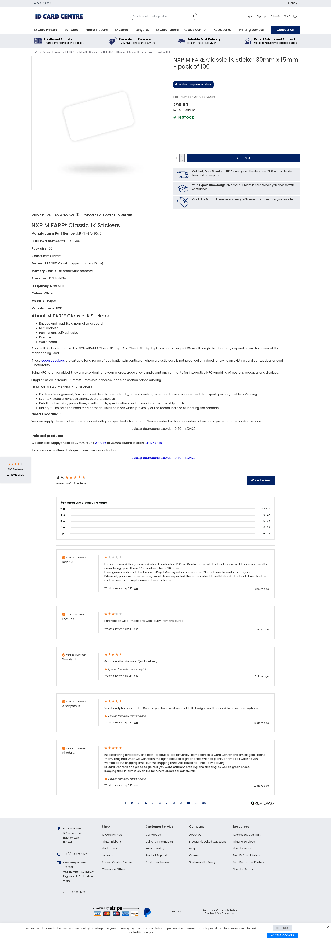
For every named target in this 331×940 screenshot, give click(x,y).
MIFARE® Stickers (88, 52)
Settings (282, 928)
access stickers (53, 360)
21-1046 (100, 443)
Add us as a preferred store (195, 84)
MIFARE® (70, 52)
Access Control (51, 52)
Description (41, 215)
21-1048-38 (153, 443)
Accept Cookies (282, 935)
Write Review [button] (260, 480)
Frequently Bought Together (107, 215)
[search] (194, 16)
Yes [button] (136, 588)
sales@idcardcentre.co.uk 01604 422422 (163, 458)
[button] (125, 803)
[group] (76, 477)
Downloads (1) (67, 215)
